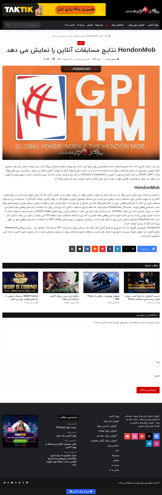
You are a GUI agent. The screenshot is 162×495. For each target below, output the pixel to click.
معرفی (90, 25)
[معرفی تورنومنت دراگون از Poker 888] (101, 282)
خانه (106, 36)
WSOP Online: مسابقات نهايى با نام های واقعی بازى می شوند (22, 298)
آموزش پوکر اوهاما (107, 431)
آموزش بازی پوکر (136, 25)
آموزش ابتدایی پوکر (107, 426)
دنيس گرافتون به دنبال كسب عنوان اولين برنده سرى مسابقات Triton (142, 298)
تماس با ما (70, 25)
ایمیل (156, 375)
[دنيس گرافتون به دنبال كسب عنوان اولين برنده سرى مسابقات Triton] (142, 282)
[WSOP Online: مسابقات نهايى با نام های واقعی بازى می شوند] (20, 282)
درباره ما (81, 25)
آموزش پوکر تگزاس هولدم (104, 440)
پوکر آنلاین (153, 25)
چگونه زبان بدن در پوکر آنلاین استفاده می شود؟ (64, 298)
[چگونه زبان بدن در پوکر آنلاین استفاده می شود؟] (61, 282)
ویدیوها (99, 25)
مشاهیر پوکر (117, 25)
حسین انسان (111, 59)
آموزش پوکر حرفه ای (107, 436)
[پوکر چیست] (142, 10)
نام (158, 362)
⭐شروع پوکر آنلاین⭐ (81, 491)
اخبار (107, 25)
